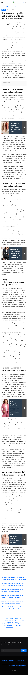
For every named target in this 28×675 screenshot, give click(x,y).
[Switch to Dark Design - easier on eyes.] (23, 2)
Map (10, 664)
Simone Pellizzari (10, 9)
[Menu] (2, 2)
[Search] (26, 2)
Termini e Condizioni (8, 660)
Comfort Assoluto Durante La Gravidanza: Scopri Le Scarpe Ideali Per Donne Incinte (7, 624)
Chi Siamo (5, 664)
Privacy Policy (20, 660)
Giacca (3, 9)
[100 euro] (13, 2)
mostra (11, 82)
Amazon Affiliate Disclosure (17, 665)
